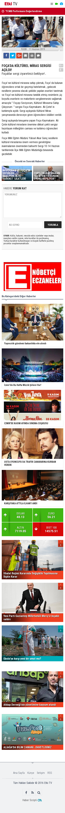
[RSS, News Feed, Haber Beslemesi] (32, 792)
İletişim (41, 773)
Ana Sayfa (19, 773)
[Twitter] (12, 55)
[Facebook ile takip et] (26, 792)
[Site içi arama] (39, 792)
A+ (61, 65)
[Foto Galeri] (61, 4)
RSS (49, 773)
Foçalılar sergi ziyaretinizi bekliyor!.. (24, 73)
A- (61, 69)
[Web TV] (56, 4)
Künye (30, 773)
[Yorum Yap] (38, 55)
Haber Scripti (29, 800)
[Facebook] (6, 55)
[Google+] (19, 55)
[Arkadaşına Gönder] (25, 55)
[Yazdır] (32, 55)
